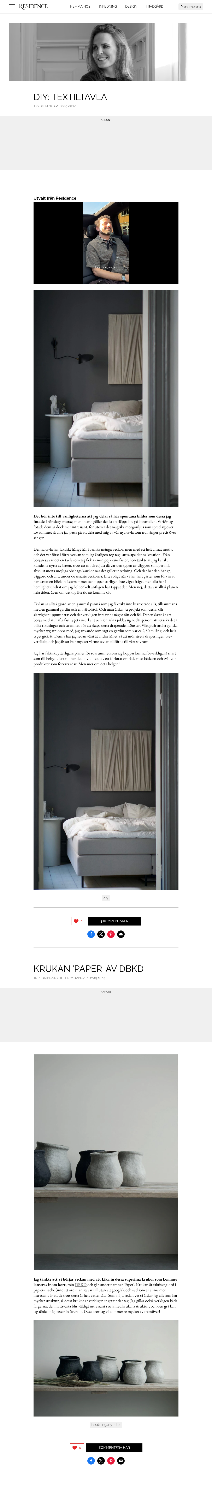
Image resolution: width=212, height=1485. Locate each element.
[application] (106, 243)
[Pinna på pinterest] (111, 934)
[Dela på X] (101, 934)
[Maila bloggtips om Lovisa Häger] (121, 934)
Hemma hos (80, 6)
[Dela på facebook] (91, 934)
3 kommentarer (114, 921)
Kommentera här (114, 1448)
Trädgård (154, 6)
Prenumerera (191, 7)
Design (131, 6)
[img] (78, 921)
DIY (36, 106)
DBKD (81, 1284)
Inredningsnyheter (51, 978)
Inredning (108, 6)
